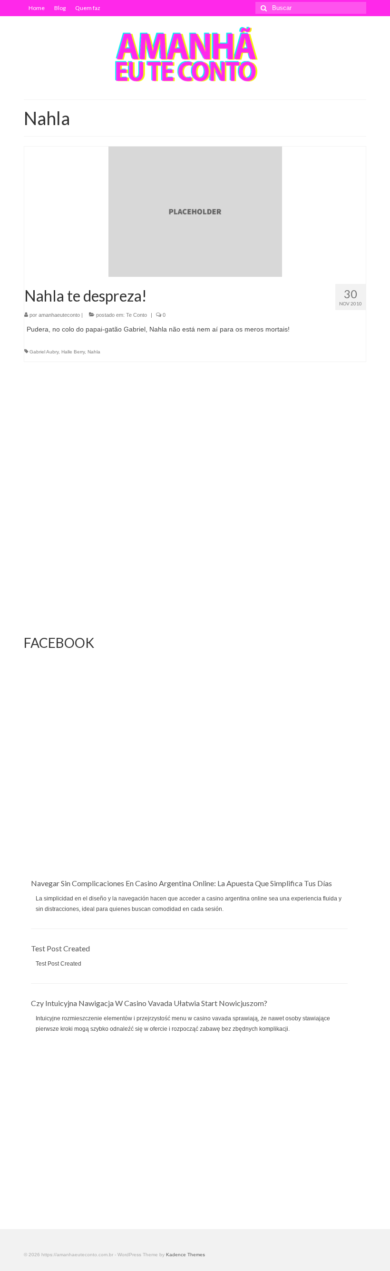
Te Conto (136, 315)
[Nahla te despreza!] (195, 211)
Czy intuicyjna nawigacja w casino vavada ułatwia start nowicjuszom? (149, 1002)
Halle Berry (73, 351)
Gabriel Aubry (43, 351)
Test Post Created (60, 948)
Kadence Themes (185, 1254)
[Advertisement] (195, 811)
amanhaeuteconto (59, 315)
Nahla (94, 351)
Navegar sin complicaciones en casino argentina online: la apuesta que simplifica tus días (181, 883)
